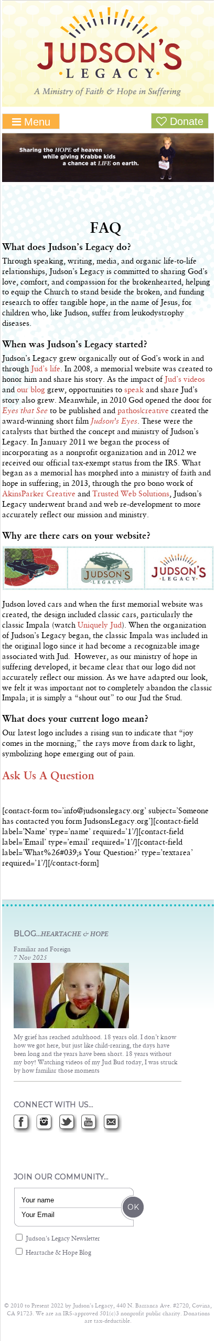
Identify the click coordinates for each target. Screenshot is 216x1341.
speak (134, 390)
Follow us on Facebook (23, 1124)
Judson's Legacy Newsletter (62, 1239)
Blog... (61, 933)
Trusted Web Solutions (130, 494)
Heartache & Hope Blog (57, 1253)
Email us (113, 1124)
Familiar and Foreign (42, 950)
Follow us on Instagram (45, 1124)
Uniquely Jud (100, 625)
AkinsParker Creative (38, 494)
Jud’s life (45, 369)
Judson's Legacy (108, 51)
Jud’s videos (185, 380)
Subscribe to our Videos (90, 1124)
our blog (31, 390)
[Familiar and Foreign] (71, 1027)
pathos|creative (143, 411)
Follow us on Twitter (68, 1124)
